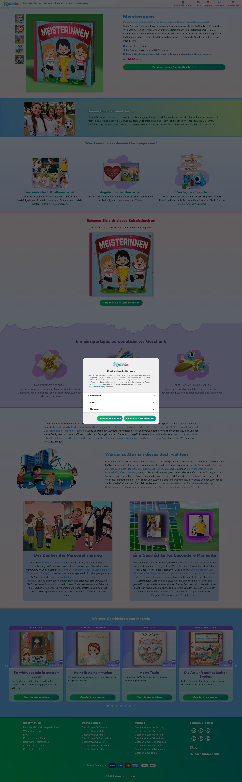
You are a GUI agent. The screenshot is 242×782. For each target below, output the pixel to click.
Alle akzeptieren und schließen (139, 418)
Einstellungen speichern (110, 418)
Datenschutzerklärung (96, 386)
